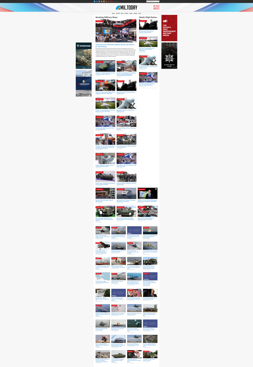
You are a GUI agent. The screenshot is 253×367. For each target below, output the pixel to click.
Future (139, 13)
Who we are (116, 1)
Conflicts (126, 13)
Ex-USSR (118, 13)
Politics (131, 13)
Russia (113, 13)
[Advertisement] (84, 28)
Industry (135, 13)
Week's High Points (147, 17)
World (122, 13)
